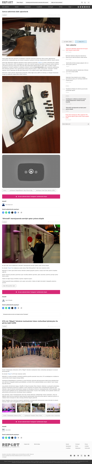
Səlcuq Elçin (8, 429)
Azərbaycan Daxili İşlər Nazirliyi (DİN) (45, 190)
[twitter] (85, 7)
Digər (70, 6)
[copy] (21, 213)
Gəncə (4, 190)
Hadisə (4, 15)
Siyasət (67, 444)
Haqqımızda (26, 444)
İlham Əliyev (20, 2)
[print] (18, 213)
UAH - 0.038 (69, 41)
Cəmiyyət (77, 444)
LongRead (68, 448)
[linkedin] (87, 7)
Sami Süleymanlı (9, 204)
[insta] (80, 7)
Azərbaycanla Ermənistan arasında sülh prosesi (37, 2)
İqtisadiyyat (68, 446)
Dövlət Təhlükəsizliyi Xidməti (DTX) (12, 415)
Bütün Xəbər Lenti (66, 124)
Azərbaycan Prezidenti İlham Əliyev (33, 415)
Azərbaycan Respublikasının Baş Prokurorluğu (21, 190)
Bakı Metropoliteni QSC (9, 285)
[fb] (78, 7)
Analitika (87, 446)
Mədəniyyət (77, 448)
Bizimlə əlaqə (37, 444)
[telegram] (82, 7)
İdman (76, 446)
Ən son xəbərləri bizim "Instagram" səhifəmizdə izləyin (32, 196)
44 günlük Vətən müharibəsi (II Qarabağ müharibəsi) (59, 415)
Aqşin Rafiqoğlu (9, 300)
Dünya (86, 444)
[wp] (6, 213)
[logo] (7, 2)
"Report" (40, 62)
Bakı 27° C (81, 41)
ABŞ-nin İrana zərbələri (56, 2)
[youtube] (89, 7)
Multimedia (87, 448)
